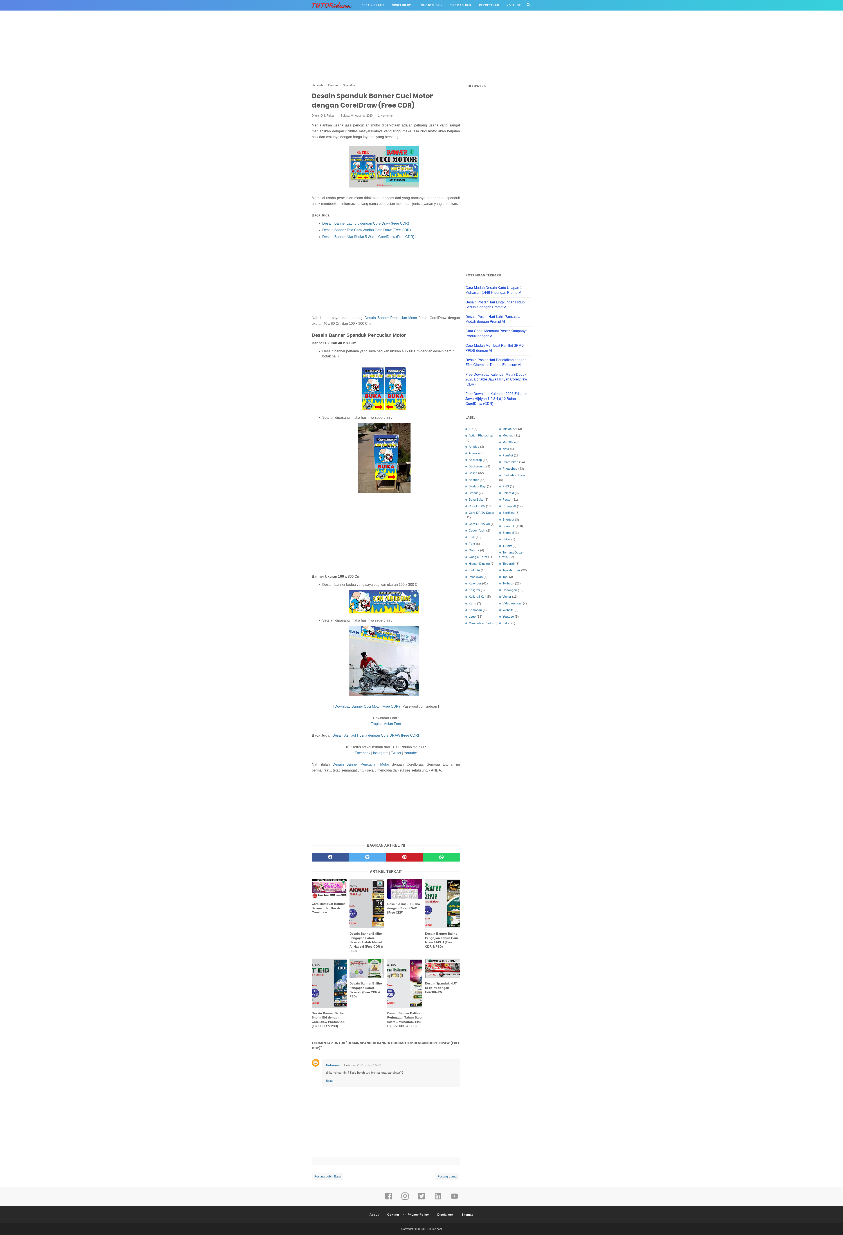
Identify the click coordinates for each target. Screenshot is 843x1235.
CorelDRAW (477, 506)
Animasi (474, 453)
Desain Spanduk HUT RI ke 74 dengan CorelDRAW (441, 988)
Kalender (475, 583)
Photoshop (430, 5)
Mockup (508, 435)
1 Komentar (385, 115)
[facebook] (330, 857)
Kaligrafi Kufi (477, 596)
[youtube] (454, 1199)
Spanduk (509, 526)
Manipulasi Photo (481, 623)
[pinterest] (404, 857)
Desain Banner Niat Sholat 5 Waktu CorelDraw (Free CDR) (368, 237)
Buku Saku (476, 499)
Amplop (474, 446)
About (374, 1214)
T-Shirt (507, 546)
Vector (507, 596)
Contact (393, 1214)
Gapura (474, 550)
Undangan (510, 590)
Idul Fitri (474, 570)
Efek (472, 537)
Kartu (472, 603)
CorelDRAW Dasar (481, 512)
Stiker (506, 539)
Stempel (508, 532)
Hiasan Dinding (479, 563)
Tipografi (509, 563)
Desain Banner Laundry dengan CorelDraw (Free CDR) (365, 223)
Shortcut (508, 519)
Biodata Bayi (477, 486)
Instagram (380, 753)
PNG (506, 486)
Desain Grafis (373, 5)
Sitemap (467, 1214)
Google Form (478, 557)
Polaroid (508, 493)
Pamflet (508, 455)
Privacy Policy (418, 1214)
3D (471, 429)
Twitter (396, 753)
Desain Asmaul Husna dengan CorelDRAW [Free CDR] (375, 735)
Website (508, 610)
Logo (472, 616)
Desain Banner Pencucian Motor (391, 318)
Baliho (473, 473)
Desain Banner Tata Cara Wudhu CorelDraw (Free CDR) (366, 230)
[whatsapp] (441, 857)
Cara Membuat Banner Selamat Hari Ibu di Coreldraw (328, 908)
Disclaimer (445, 1214)
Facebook (363, 753)
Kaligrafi (474, 590)
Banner (474, 479)
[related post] (329, 888)
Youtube (514, 5)
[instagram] (405, 1199)
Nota (506, 449)
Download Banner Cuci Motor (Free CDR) (367, 706)
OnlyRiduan (328, 115)
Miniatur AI (510, 429)
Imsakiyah (476, 577)
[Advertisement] (421, 46)
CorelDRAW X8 (479, 524)
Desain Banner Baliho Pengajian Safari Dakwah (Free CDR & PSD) (365, 990)
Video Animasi (512, 603)
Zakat (506, 623)
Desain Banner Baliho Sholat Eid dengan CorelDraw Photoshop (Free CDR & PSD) (328, 1019)
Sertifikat (509, 512)
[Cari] (528, 6)
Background (477, 466)
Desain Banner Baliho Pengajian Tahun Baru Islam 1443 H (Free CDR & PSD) (441, 940)
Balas (329, 1080)
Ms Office (509, 442)
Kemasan (475, 610)
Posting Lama (447, 1176)
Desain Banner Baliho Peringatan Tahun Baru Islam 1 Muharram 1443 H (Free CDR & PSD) (404, 1019)
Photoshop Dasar (515, 475)
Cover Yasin (477, 530)
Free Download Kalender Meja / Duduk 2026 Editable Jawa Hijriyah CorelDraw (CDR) (496, 379)
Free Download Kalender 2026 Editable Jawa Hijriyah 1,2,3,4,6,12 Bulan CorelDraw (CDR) (496, 399)
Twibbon (508, 583)
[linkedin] (438, 1199)
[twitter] (367, 857)
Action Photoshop (481, 435)
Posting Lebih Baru (327, 1176)
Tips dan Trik (460, 5)
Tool (505, 577)
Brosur (473, 493)
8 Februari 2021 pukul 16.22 (361, 1065)
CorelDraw (401, 5)
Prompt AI (509, 506)
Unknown (333, 1065)
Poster (507, 499)
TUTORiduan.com (431, 1229)
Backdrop (475, 460)
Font (472, 543)
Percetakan (489, 5)
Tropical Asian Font (386, 724)
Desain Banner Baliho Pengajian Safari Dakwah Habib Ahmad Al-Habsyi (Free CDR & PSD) (366, 942)
